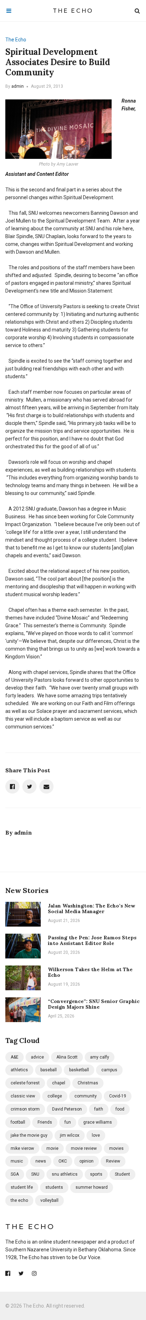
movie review (84, 1148)
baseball (48, 1069)
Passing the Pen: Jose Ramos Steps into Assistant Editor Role (92, 940)
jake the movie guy (29, 1135)
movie (52, 1148)
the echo (19, 1200)
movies (116, 1148)
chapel (58, 1082)
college (54, 1096)
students (54, 1187)
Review (113, 1161)
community (85, 1096)
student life (22, 1187)
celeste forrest (25, 1082)
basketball (79, 1069)
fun (67, 1122)
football (18, 1122)
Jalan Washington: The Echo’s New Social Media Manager (91, 909)
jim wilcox (69, 1135)
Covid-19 (117, 1096)
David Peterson (67, 1109)
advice (37, 1057)
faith (98, 1109)
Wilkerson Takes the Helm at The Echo (90, 972)
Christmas (88, 1082)
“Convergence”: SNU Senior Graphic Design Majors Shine (94, 1004)
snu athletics (65, 1174)
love (96, 1135)
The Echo (73, 10)
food (120, 1109)
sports (96, 1174)
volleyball (49, 1200)
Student (122, 1174)
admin (17, 86)
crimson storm (25, 1109)
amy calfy (99, 1057)
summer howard (91, 1187)
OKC (62, 1161)
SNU (35, 1174)
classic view (23, 1096)
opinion (86, 1161)
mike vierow (22, 1148)
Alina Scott (67, 1057)
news (40, 1161)
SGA (15, 1174)
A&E (14, 1057)
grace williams (97, 1122)
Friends (45, 1122)
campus (109, 1069)
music (17, 1161)
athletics (19, 1069)
